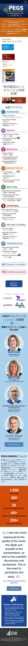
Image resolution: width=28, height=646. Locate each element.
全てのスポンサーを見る (19, 294)
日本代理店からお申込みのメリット (7, 47)
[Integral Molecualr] (20, 306)
